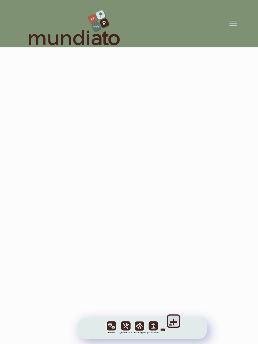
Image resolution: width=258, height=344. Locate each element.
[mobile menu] (233, 23)
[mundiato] (76, 23)
